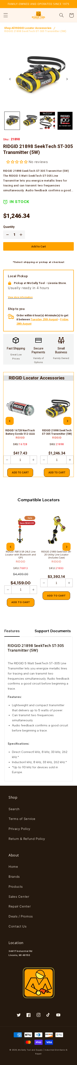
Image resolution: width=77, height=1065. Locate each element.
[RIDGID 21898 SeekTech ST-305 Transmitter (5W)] (57, 409)
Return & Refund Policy (27, 839)
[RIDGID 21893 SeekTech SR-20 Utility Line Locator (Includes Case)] (56, 530)
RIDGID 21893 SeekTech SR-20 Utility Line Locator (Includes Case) (56, 554)
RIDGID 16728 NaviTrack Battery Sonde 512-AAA (20, 432)
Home (13, 867)
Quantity (9, 227)
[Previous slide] (10, 421)
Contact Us (18, 926)
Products (16, 887)
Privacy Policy (19, 829)
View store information (20, 297)
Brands (14, 877)
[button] (5, 15)
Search (14, 809)
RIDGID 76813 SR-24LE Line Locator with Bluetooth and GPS (20, 554)
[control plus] (22, 234)
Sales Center (19, 897)
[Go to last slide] (10, 79)
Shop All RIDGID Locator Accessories (27, 28)
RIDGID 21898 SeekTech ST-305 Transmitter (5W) (35, 31)
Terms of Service (22, 819)
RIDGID (20, 438)
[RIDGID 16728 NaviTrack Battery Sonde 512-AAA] (20, 409)
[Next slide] (67, 79)
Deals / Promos (21, 916)
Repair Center (20, 906)
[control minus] (6, 234)
